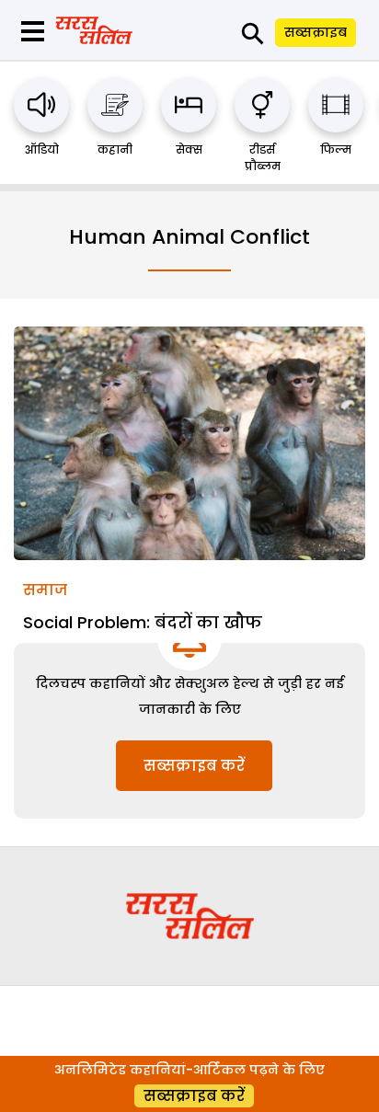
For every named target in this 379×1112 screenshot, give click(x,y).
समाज (45, 590)
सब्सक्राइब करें (194, 765)
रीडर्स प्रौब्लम (263, 158)
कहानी (115, 149)
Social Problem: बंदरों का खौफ (142, 622)
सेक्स (189, 149)
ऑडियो (42, 149)
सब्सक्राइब (315, 32)
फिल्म (335, 149)
